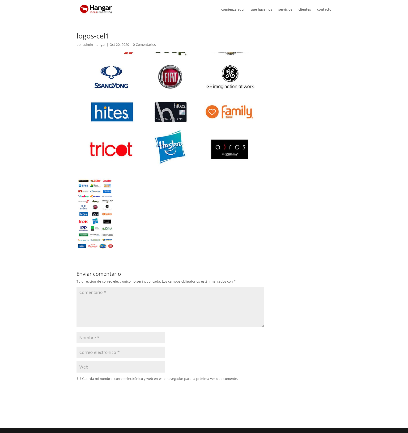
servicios (285, 10)
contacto (324, 10)
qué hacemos (261, 10)
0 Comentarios (144, 44)
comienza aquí (233, 10)
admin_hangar (94, 44)
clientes (304, 10)
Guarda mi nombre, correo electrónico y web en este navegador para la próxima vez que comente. (160, 378)
